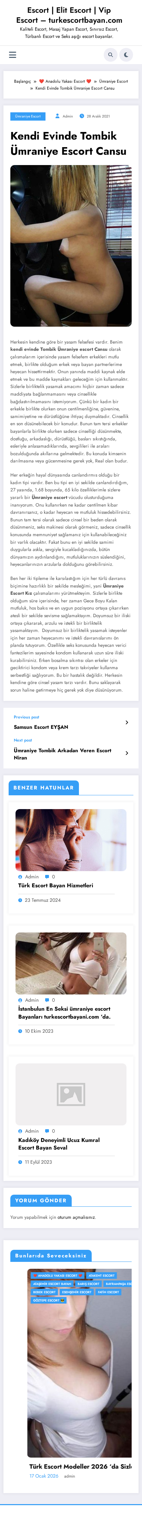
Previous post (26, 717)
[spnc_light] (126, 55)
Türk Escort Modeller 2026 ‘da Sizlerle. (69, 1466)
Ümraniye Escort (28, 116)
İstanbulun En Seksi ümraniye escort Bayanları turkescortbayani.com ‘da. (64, 1012)
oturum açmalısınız (76, 1217)
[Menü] (12, 55)
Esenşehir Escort (59, 1292)
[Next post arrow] (126, 753)
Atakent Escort (85, 1275)
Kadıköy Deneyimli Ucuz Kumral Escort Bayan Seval (59, 1144)
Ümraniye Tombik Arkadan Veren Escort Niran (62, 754)
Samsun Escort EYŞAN (41, 727)
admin (68, 116)
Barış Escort (71, 1284)
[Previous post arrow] (126, 722)
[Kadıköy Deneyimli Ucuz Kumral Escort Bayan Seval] (71, 1094)
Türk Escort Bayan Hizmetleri (55, 885)
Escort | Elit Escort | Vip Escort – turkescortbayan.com (69, 14)
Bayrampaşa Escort (105, 1284)
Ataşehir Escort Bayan (35, 1284)
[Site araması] (111, 55)
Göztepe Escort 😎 (31, 1300)
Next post (23, 740)
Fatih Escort (91, 1292)
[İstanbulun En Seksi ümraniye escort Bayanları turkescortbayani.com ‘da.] (71, 963)
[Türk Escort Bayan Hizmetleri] (71, 840)
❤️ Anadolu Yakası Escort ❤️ (40, 1275)
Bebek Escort (27, 1292)
